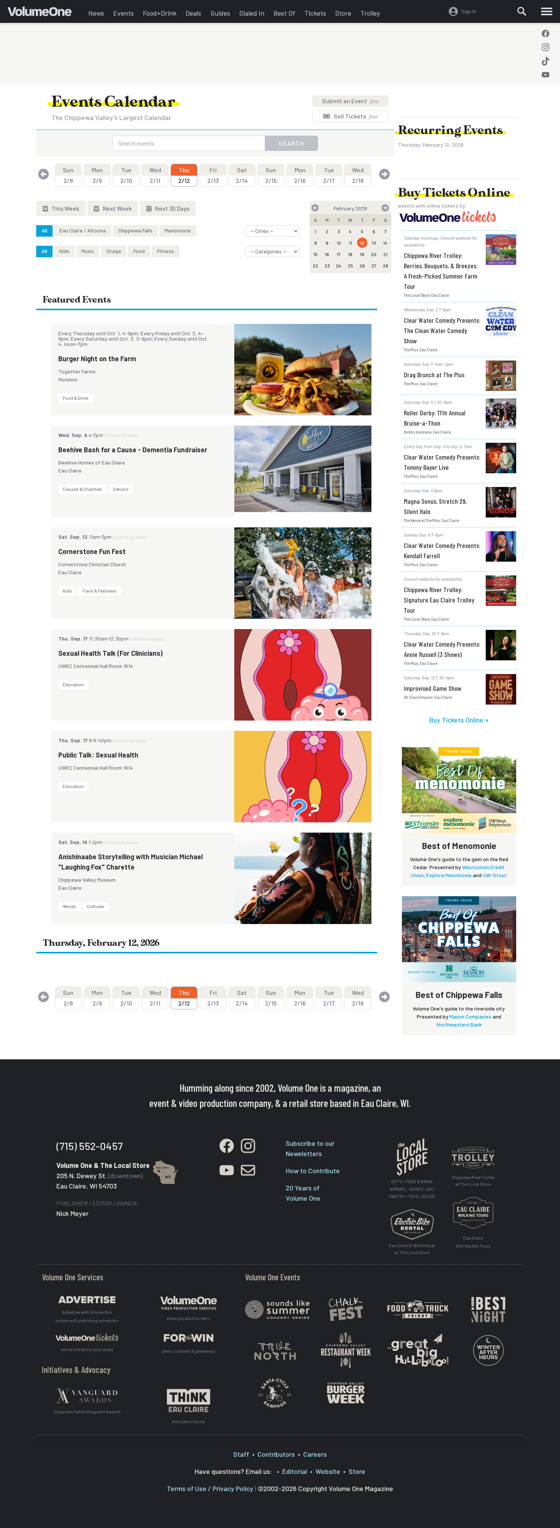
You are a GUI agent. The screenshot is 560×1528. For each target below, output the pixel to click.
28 (385, 265)
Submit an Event (350, 101)
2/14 (242, 175)
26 (362, 265)
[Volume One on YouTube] (545, 75)
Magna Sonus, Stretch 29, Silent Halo (435, 506)
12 (362, 242)
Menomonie (178, 230)
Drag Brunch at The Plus (434, 374)
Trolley (370, 13)
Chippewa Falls (135, 230)
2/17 (328, 175)
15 (316, 254)
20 (373, 254)
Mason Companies (470, 1016)
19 (362, 254)
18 (350, 254)
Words (69, 906)
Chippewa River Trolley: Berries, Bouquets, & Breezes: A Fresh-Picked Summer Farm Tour (441, 270)
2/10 (126, 175)
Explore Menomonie (449, 875)
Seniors (121, 489)
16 (327, 254)
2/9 (97, 175)
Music (88, 251)
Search (291, 143)
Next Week (117, 208)
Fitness (165, 251)
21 (385, 254)
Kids (64, 251)
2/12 (184, 175)
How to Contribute (313, 1170)
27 (373, 265)
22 (315, 265)
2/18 (358, 175)
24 (338, 265)
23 (327, 265)
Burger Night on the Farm (97, 358)
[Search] (521, 11)
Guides (220, 13)
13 (374, 242)
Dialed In (251, 13)
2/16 (300, 175)
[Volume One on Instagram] (545, 47)
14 (385, 242)
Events (123, 13)
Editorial (294, 1471)
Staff (241, 1454)
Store (343, 13)
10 (339, 242)
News (96, 13)
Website (327, 1471)
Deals (193, 13)
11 (350, 242)
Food (139, 251)
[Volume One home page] (46, 13)
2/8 (68, 175)
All (44, 230)
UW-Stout (495, 875)
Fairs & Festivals (100, 590)
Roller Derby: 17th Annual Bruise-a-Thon (435, 417)
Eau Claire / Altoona (82, 230)
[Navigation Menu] (546, 11)
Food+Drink (159, 13)
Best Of (284, 13)
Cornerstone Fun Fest (92, 551)
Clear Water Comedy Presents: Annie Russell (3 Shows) (442, 649)
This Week (64, 208)
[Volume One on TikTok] (545, 61)
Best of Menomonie (459, 845)
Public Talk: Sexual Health (98, 755)
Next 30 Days (171, 208)
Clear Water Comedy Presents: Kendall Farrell (442, 550)
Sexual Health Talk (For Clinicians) (110, 653)
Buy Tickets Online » (459, 720)
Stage (113, 251)
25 (350, 265)
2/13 (213, 175)
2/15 (271, 175)
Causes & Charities (82, 489)
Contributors (276, 1454)
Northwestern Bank (459, 1024)
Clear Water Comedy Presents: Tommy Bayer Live (442, 462)
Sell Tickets (355, 116)
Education (73, 684)
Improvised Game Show (432, 688)
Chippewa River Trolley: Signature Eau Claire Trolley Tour (439, 599)
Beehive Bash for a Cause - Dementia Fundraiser (132, 449)
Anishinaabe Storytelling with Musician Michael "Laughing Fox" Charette (130, 861)
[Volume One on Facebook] (545, 33)
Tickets (315, 13)
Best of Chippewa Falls (459, 994)
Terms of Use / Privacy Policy (210, 1488)
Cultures (95, 906)
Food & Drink (75, 397)
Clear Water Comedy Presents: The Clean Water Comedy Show (442, 330)
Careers (315, 1454)
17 (339, 254)
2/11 (155, 175)
